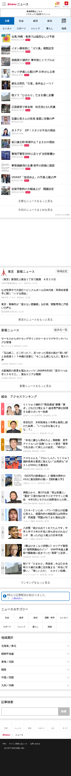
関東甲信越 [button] (7, 654)
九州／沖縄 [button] (7, 685)
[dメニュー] (6, 735)
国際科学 (64, 20)
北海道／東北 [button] (8, 646)
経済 (35, 20)
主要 (7, 20)
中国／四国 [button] (7, 677)
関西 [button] (3, 669)
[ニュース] (18, 4)
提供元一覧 (60, 329)
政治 (49, 20)
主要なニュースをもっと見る (35, 201)
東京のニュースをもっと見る (35, 319)
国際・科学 (50, 618)
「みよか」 (17, 598)
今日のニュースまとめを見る (35, 209)
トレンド (35, 28)
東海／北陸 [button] (7, 661)
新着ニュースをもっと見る (35, 386)
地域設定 (62, 271)
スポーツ (21, 28)
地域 (64, 28)
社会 (21, 20)
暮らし (49, 28)
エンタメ (7, 28)
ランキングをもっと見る (35, 582)
